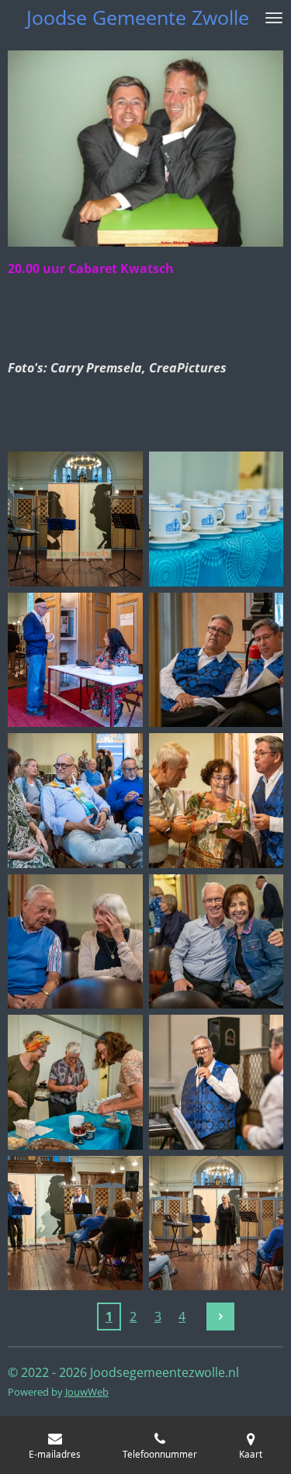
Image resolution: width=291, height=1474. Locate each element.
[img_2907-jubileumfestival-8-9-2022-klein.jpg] (216, 800)
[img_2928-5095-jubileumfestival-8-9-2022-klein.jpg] (216, 1082)
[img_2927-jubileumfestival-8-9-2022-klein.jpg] (75, 1223)
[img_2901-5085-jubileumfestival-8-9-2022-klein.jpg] (216, 660)
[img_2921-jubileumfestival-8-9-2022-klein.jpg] (216, 1223)
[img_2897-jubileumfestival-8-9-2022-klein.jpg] (216, 519)
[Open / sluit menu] (274, 17)
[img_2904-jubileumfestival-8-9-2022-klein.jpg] (75, 800)
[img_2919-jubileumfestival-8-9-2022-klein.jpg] (75, 1082)
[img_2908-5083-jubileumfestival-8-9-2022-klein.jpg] (75, 941)
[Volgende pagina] (220, 1316)
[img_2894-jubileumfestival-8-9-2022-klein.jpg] (75, 519)
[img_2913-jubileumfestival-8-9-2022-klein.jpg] (216, 941)
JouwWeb (87, 1392)
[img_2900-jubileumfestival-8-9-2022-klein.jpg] (75, 660)
